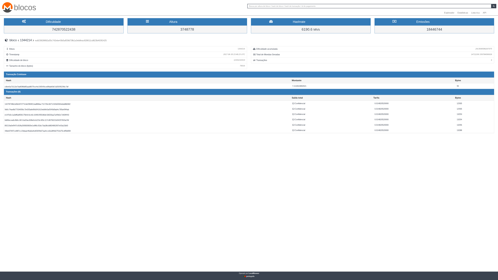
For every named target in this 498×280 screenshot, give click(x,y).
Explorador (449, 13)
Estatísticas (463, 13)
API (484, 13)
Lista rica (475, 13)
